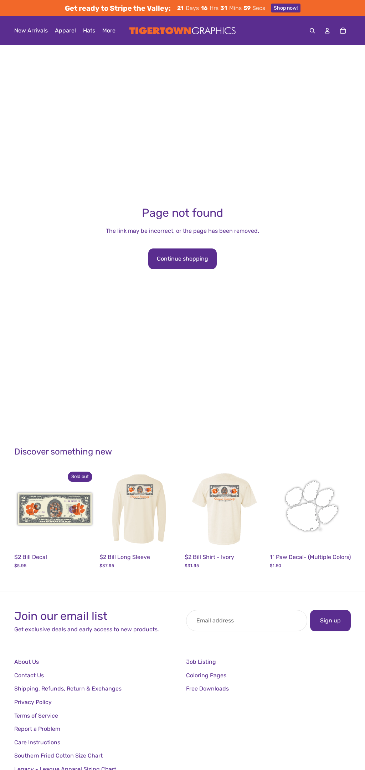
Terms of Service (36, 715)
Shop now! (286, 8)
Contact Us (29, 675)
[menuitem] (109, 30)
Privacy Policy (33, 702)
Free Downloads (207, 688)
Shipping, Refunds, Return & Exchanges (68, 688)
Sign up (330, 620)
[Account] (327, 30)
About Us (26, 661)
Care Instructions (37, 742)
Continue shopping (182, 258)
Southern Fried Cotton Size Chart (58, 755)
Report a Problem (37, 728)
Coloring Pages (206, 675)
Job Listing (201, 661)
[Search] (312, 30)
